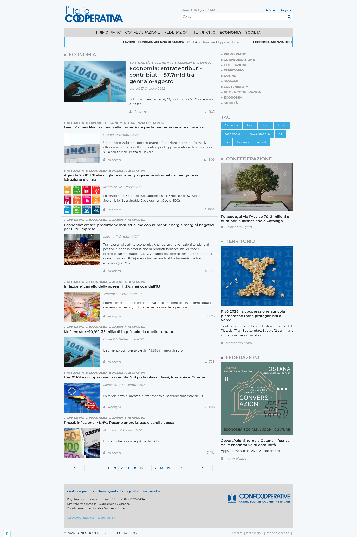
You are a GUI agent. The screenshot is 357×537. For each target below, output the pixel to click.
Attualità (141, 63)
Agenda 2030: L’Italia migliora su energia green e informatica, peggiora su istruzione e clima (131, 177)
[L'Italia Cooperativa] (95, 14)
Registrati (287, 10)
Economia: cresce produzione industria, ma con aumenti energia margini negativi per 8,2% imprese (139, 227)
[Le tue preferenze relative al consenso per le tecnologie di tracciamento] (6, 533)
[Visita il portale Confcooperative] (259, 501)
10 (141, 467)
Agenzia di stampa (153, 42)
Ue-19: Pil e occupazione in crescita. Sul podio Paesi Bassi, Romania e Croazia (134, 377)
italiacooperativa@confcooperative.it (91, 517)
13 (161, 467)
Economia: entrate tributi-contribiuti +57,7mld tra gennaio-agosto (165, 75)
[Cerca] (289, 16)
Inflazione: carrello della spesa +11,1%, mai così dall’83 (112, 286)
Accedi (272, 10)
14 (168, 467)
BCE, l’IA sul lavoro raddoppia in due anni (198, 42)
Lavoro (113, 42)
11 (148, 467)
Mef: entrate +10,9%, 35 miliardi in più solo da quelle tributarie (120, 331)
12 (154, 467)
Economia (129, 42)
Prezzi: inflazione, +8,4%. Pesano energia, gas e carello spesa (119, 422)
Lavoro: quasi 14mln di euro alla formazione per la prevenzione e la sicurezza (134, 127)
